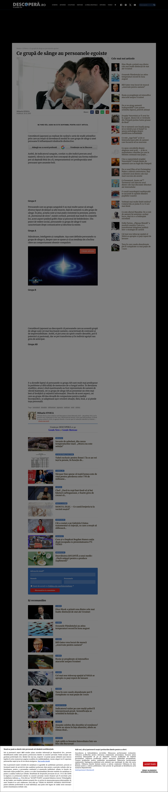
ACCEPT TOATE (150, 764)
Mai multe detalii (44, 761)
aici (19, 778)
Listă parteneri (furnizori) (84, 770)
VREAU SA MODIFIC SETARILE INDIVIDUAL (149, 771)
